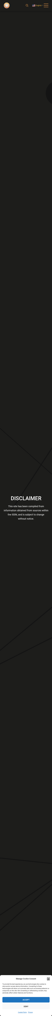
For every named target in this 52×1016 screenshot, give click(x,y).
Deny (26, 1006)
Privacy (30, 1012)
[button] (48, 979)
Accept (26, 1000)
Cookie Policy (22, 1012)
